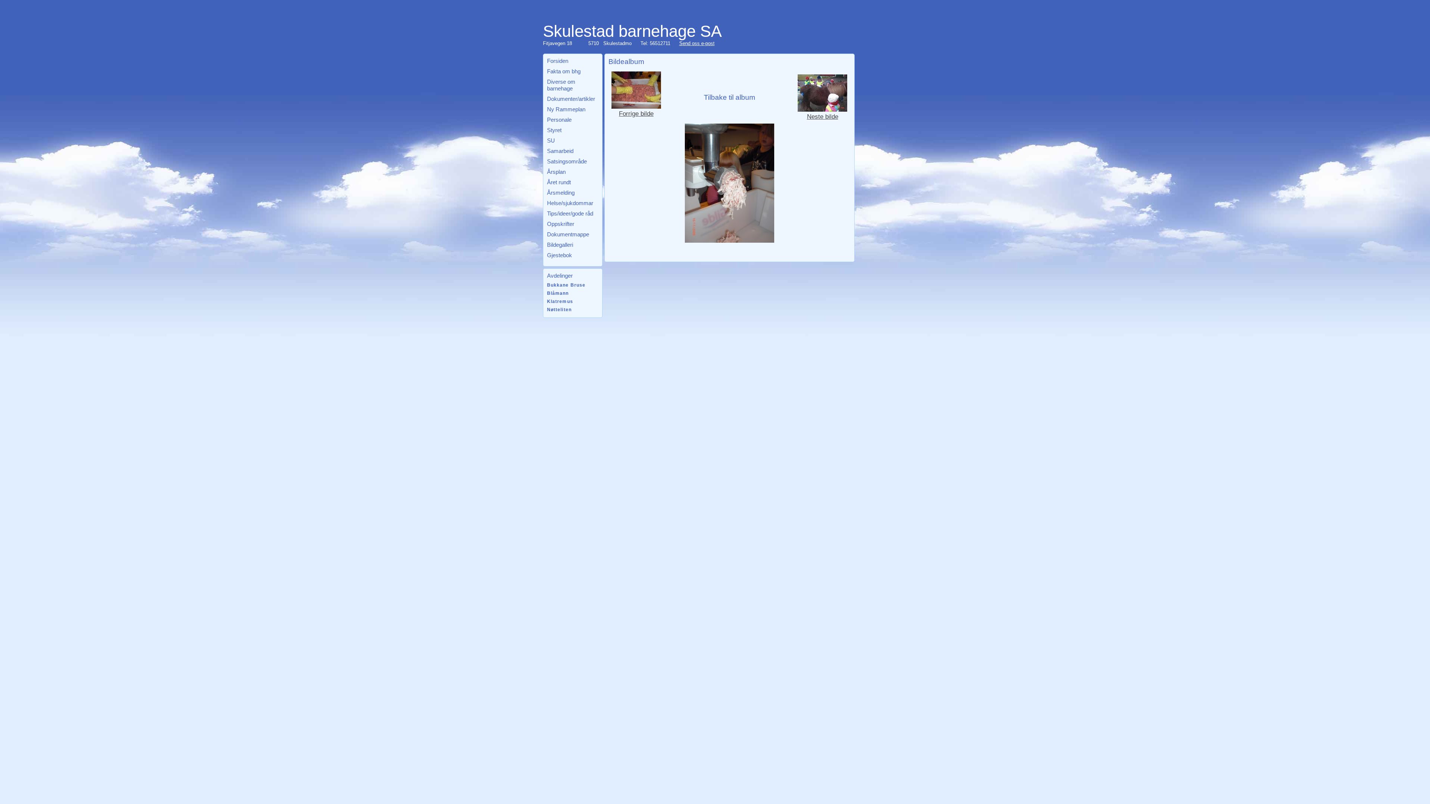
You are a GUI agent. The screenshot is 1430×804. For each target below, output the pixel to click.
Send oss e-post (697, 43)
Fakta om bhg (564, 71)
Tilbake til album (729, 97)
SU (551, 140)
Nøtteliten (559, 309)
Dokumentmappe (568, 234)
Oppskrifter (560, 224)
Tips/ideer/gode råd (570, 213)
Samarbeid (560, 151)
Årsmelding (561, 192)
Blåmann (558, 293)
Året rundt (559, 182)
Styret (554, 130)
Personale (559, 120)
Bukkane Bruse (566, 285)
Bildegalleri (560, 245)
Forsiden (557, 61)
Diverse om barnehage (561, 85)
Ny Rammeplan (566, 109)
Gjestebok (559, 255)
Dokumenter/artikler (571, 99)
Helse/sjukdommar (570, 203)
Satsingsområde (567, 161)
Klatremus (560, 301)
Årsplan (556, 172)
